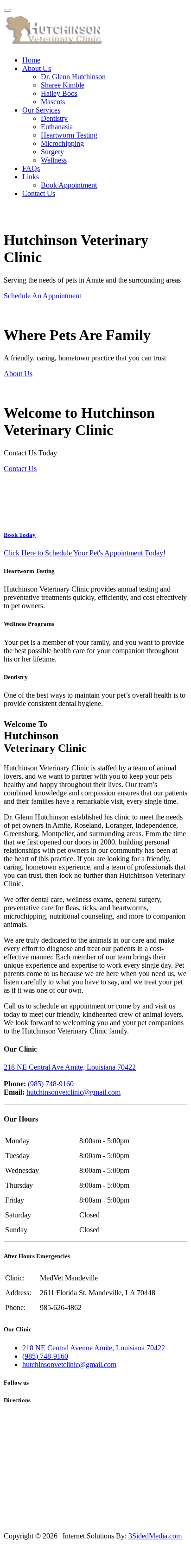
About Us (36, 68)
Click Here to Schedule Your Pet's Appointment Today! (85, 553)
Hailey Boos (59, 93)
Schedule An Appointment (42, 296)
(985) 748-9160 (51, 1084)
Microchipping (62, 143)
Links (30, 177)
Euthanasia (57, 127)
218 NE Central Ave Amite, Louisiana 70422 (70, 1067)
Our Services (41, 110)
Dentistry (54, 118)
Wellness (54, 160)
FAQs (31, 168)
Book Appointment (69, 185)
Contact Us (38, 193)
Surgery (52, 152)
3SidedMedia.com (155, 1536)
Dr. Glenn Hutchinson (73, 77)
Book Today (20, 534)
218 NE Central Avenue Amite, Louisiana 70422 (93, 1348)
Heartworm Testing (69, 135)
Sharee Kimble (62, 85)
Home (31, 60)
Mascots (53, 102)
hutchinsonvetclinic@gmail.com (73, 1092)
